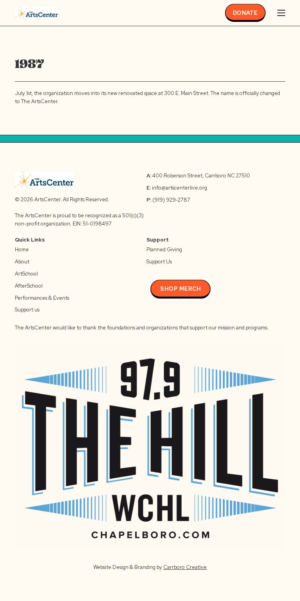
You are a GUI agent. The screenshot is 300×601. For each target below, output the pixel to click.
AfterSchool (29, 286)
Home (22, 249)
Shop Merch (180, 288)
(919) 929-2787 (168, 200)
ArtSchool (26, 273)
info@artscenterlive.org (179, 187)
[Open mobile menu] (281, 13)
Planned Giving (164, 249)
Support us (27, 309)
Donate (245, 12)
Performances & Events (42, 298)
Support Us (159, 261)
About (22, 261)
